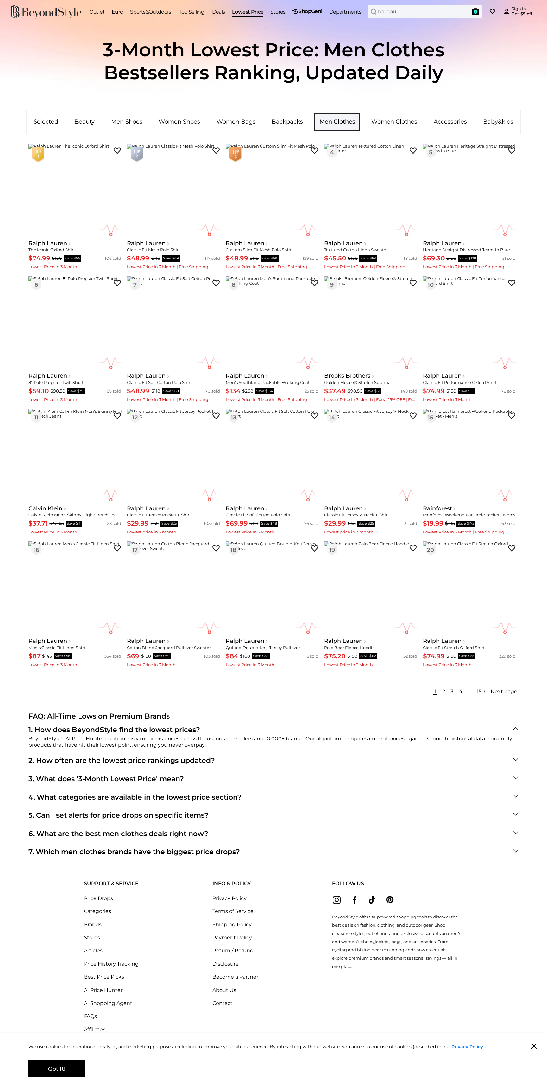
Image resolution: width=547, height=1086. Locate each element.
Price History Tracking (111, 964)
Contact (222, 1003)
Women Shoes (179, 121)
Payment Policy (232, 937)
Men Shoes (126, 121)
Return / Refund (233, 950)
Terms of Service (233, 911)
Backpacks (287, 121)
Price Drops (98, 898)
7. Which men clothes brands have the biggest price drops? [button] (134, 852)
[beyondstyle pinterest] (389, 899)
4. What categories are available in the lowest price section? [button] (135, 797)
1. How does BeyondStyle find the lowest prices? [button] (114, 730)
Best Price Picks (104, 977)
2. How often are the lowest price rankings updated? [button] (121, 760)
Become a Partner (235, 977)
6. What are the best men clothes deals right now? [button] (118, 834)
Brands (93, 924)
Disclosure (225, 964)
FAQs (90, 1016)
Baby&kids (498, 121)
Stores (92, 937)
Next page (504, 691)
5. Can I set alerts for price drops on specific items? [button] (118, 815)
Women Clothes (394, 121)
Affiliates (94, 1029)
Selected (46, 121)
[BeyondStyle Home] (46, 12)
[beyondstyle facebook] (354, 899)
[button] (475, 11)
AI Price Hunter (103, 990)
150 (481, 691)
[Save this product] (117, 150)
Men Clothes (337, 121)
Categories (97, 911)
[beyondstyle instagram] (336, 899)
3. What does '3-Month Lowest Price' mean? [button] (106, 779)
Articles (93, 950)
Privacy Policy (229, 898)
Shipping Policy (232, 924)
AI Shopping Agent (108, 1003)
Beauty (84, 121)
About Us (224, 990)
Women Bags (236, 121)
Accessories (450, 121)
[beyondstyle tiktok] (372, 899)
